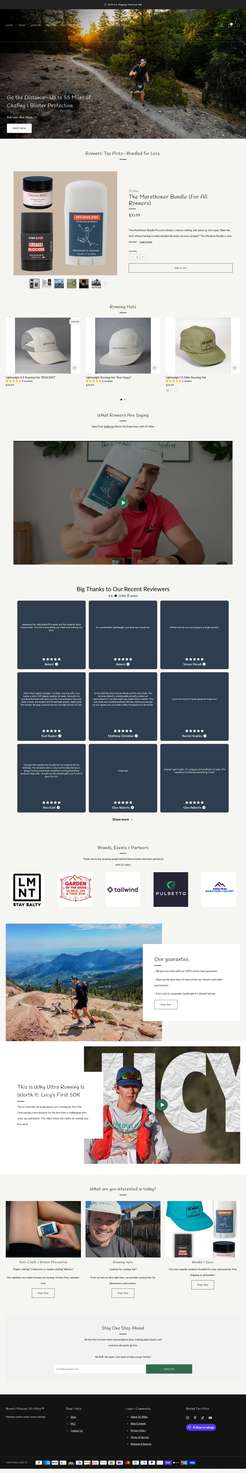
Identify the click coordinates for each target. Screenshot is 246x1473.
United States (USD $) (16, 1462)
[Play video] (162, 1105)
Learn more (146, 241)
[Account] (221, 25)
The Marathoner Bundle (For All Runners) (168, 200)
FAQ (73, 1423)
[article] (51, 635)
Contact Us (77, 1430)
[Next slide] (110, 223)
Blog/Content (138, 1423)
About (50, 25)
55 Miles (123, 25)
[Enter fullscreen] (227, 560)
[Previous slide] (21, 223)
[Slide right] (105, 283)
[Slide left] (25, 283)
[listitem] (123, 4)
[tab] (121, 399)
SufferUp (109, 426)
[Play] (123, 503)
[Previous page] (5, 346)
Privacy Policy (138, 1430)
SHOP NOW (19, 128)
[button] (14, 381)
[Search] (238, 25)
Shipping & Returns (141, 1443)
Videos (35, 25)
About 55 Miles (139, 1416)
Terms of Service (140, 1437)
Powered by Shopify (211, 1471)
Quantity (133, 251)
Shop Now (165, 1004)
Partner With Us (71, 25)
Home (9, 25)
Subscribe (169, 1369)
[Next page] (240, 346)
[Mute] (219, 560)
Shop (22, 25)
